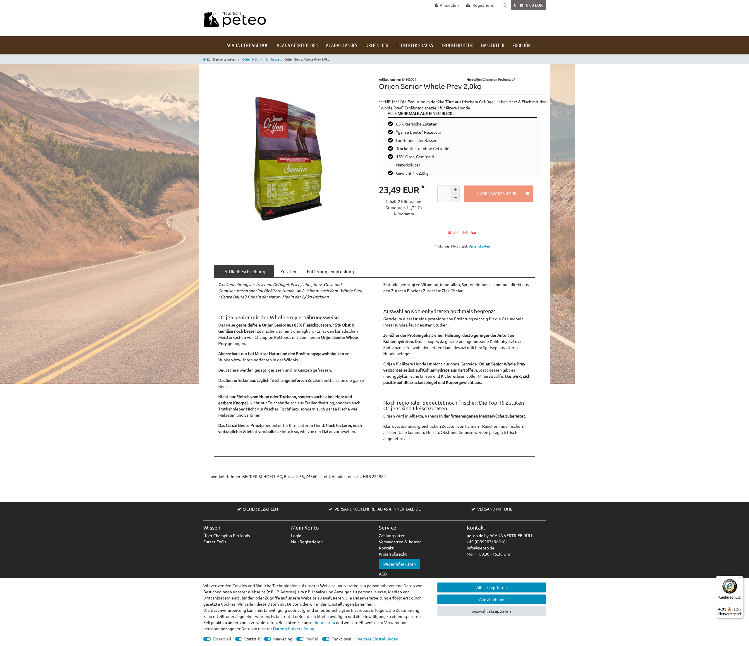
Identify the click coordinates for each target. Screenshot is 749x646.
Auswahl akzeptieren (491, 611)
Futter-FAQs (214, 541)
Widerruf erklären (399, 563)
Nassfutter (492, 45)
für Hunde (271, 59)
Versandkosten (479, 246)
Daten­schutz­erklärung (293, 628)
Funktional (341, 638)
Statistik (252, 638)
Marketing (282, 638)
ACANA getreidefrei (297, 45)
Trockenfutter (457, 45)
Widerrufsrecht (393, 553)
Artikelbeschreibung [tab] (244, 271)
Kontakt (386, 547)
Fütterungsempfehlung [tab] (329, 271)
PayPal (311, 638)
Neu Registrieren (307, 541)
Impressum (325, 622)
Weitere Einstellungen (377, 638)
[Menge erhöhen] (455, 189)
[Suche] (505, 5)
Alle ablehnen (491, 599)
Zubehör (522, 45)
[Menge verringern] (455, 198)
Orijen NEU (376, 45)
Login (296, 535)
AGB (383, 573)
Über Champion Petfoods (226, 535)
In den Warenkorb (497, 193)
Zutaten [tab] (287, 271)
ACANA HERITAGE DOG (247, 45)
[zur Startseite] (234, 19)
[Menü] (739, 579)
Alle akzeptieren (491, 587)
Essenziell (222, 638)
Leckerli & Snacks (414, 45)
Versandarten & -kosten (400, 541)
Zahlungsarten (392, 535)
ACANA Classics (341, 45)
